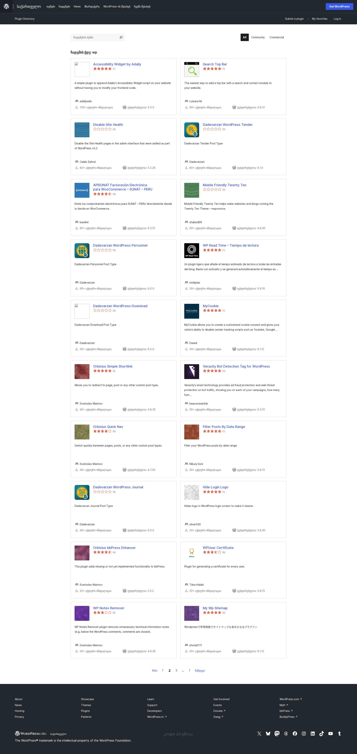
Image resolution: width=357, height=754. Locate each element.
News (18, 705)
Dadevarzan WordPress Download (120, 306)
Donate (219, 710)
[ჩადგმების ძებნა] (121, 37)
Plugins (85, 710)
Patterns (86, 716)
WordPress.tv (157, 716)
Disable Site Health (108, 125)
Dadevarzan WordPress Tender (228, 125)
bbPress (286, 710)
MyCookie (211, 306)
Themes (86, 705)
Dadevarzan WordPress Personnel (120, 245)
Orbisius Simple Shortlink (113, 366)
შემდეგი (200, 670)
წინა (154, 670)
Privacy (19, 716)
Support (152, 705)
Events (217, 705)
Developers (154, 710)
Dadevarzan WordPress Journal (118, 487)
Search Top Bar (215, 64)
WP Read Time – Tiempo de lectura (231, 245)
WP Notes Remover (108, 608)
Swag (218, 716)
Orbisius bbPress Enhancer (114, 548)
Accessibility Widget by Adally (117, 64)
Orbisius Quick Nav (108, 427)
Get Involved (221, 699)
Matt (284, 705)
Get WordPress (339, 6)
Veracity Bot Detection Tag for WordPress (236, 366)
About (18, 699)
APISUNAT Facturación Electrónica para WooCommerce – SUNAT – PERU (122, 187)
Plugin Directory (25, 18)
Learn (150, 699)
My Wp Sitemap (215, 608)
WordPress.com (291, 699)
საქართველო (58, 733)
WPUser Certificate (218, 548)
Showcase (87, 699)
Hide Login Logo (215, 487)
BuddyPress (289, 716)
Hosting (19, 710)
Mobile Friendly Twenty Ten (224, 185)
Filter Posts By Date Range (224, 427)
